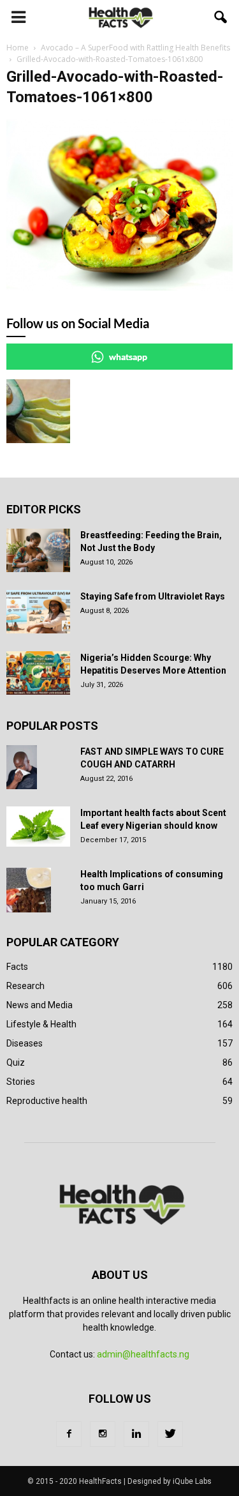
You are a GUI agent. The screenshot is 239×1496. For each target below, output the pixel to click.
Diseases (24, 1043)
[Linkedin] (136, 1434)
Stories (20, 1082)
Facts (17, 967)
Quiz (15, 1062)
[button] (221, 17)
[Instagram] (102, 1434)
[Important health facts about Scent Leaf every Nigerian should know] (38, 826)
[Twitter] (170, 1434)
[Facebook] (69, 1434)
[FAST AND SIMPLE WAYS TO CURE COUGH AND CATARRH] (21, 767)
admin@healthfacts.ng (143, 1354)
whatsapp (128, 356)
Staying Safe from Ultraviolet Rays (152, 596)
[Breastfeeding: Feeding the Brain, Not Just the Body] (38, 551)
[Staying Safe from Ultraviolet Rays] (38, 612)
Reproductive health (46, 1101)
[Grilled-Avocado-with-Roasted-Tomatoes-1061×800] (119, 287)
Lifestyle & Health (41, 1024)
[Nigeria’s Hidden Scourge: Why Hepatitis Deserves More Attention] (38, 673)
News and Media (39, 1005)
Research (25, 986)
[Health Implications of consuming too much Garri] (28, 890)
